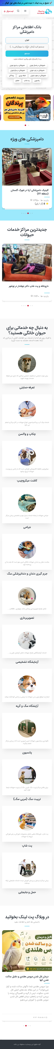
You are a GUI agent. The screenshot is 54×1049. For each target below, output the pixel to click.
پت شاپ (26, 80)
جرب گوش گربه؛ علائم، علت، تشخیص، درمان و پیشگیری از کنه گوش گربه (30, 978)
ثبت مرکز (9, 11)
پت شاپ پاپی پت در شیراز (36, 286)
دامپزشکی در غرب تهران (37, 70)
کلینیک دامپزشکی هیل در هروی (33, 190)
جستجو (27, 53)
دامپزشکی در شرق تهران (17, 65)
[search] (18, 11)
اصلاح (17, 80)
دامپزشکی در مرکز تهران (17, 70)
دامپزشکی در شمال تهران (37, 65)
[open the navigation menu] (25, 11)
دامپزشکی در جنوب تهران (38, 75)
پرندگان (11, 75)
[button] (28, 125)
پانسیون (36, 80)
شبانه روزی (22, 75)
